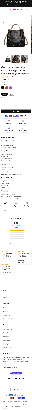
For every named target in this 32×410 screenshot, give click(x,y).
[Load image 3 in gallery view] (24, 59)
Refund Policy (7, 333)
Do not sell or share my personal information (15, 319)
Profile (5, 297)
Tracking (26, 206)
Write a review (14, 243)
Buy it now (16, 111)
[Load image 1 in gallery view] (7, 59)
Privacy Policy (7, 340)
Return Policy (6, 336)
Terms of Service (7, 329)
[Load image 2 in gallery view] (16, 59)
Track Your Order (7, 315)
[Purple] (10, 87)
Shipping (3, 82)
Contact (5, 294)
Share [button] (4, 210)
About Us (5, 311)
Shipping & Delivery (8, 344)
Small (4, 94)
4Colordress (9, 401)
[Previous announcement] (3, 3)
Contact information (16, 406)
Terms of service (16, 404)
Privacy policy (8, 404)
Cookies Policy (7, 347)
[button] (3, 9)
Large (11, 94)
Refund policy (26, 401)
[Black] (2, 87)
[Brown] (6, 87)
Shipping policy (24, 404)
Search (5, 308)
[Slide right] (30, 59)
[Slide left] (2, 59)
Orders (5, 290)
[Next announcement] (29, 3)
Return (5, 206)
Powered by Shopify (16, 401)
